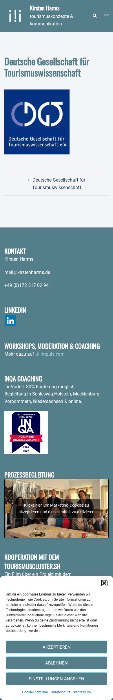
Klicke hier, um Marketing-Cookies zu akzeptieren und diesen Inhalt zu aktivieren (56, 508)
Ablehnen (56, 663)
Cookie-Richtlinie (35, 692)
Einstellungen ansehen (56, 679)
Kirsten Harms (44, 7)
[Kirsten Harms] (14, 16)
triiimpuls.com (50, 354)
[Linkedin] (10, 320)
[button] (104, 583)
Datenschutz (60, 692)
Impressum (82, 692)
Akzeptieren (57, 647)
